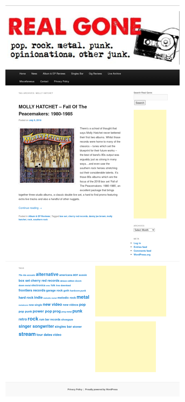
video (57, 334)
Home (23, 73)
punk (77, 311)
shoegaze (67, 319)
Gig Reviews (95, 73)
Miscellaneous (27, 81)
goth (66, 290)
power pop (42, 311)
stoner (77, 326)
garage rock (54, 290)
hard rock (26, 297)
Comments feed (142, 250)
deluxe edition (67, 280)
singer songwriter (36, 326)
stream (27, 334)
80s (24, 275)
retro (23, 319)
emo (48, 285)
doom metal (25, 285)
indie (38, 297)
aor (75, 274)
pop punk (25, 311)
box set (63, 216)
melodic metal (50, 298)
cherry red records (78, 216)
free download (63, 285)
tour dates (44, 334)
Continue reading (30, 208)
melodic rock (66, 297)
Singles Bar (77, 73)
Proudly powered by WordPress (101, 389)
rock (29, 219)
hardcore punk (78, 290)
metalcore (23, 305)
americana (65, 275)
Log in (137, 243)
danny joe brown (97, 216)
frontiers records (32, 290)
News (34, 73)
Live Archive (114, 73)
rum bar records (50, 319)
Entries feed (140, 247)
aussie (83, 275)
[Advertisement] (150, 164)
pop (82, 304)
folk (53, 285)
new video (52, 304)
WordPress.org (142, 254)
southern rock (40, 219)
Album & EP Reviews (54, 73)
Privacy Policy (61, 81)
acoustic (31, 275)
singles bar (63, 326)
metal (83, 296)
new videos (70, 305)
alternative (47, 274)
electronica (38, 285)
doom (78, 280)
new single (35, 305)
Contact (44, 81)
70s (20, 275)
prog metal (66, 311)
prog (57, 311)
